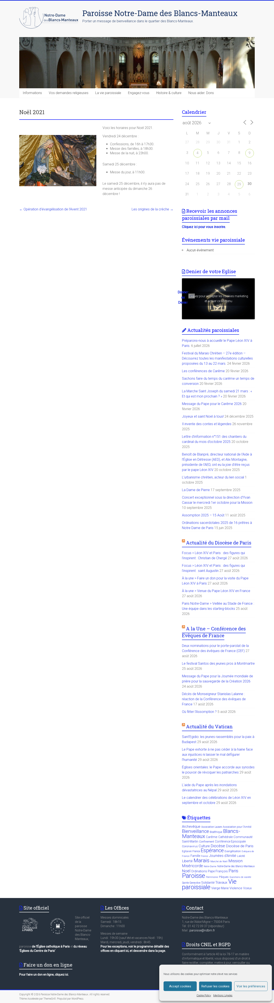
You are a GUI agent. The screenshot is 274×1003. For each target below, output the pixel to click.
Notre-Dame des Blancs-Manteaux (236, 866)
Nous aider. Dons (201, 93)
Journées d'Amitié (222, 856)
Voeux (247, 888)
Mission (235, 860)
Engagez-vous (138, 93)
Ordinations (199, 871)
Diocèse (218, 845)
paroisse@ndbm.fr (202, 930)
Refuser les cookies (215, 986)
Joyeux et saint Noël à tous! (203, 416)
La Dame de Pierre (196, 490)
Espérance (212, 850)
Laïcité (241, 856)
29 (239, 184)
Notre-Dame (210, 866)
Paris (233, 870)
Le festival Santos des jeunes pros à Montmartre (218, 663)
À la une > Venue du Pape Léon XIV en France (216, 591)
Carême (211, 837)
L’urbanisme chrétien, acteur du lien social (213, 477)
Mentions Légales (222, 995)
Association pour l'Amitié (237, 826)
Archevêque (191, 827)
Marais (202, 860)
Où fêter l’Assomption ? (199, 712)
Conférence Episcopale (230, 841)
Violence (235, 888)
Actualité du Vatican (209, 726)
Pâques (224, 877)
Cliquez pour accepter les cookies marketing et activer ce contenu (218, 298)
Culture (204, 846)
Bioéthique (216, 832)
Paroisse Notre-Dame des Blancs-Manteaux (160, 13)
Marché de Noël (219, 861)
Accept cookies (180, 986)
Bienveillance (195, 831)
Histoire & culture (169, 93)
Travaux (221, 882)
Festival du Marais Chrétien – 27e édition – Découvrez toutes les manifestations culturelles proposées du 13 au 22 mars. (217, 358)
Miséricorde (192, 866)
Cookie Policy (204, 995)
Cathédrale (225, 837)
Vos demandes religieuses (68, 93)
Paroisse (193, 875)
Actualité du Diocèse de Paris (218, 543)
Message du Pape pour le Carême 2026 (212, 404)
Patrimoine (212, 877)
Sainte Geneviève (191, 882)
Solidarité (207, 883)
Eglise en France (191, 851)
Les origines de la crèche (152, 209)
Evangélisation (233, 851)
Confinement (206, 841)
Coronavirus (190, 846)
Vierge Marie (220, 888)
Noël (186, 871)
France (204, 856)
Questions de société (240, 877)
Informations (32, 93)
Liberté (187, 861)
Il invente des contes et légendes (206, 424)
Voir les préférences (251, 986)
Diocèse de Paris (239, 846)
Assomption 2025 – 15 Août (203, 515)
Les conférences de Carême (203, 371)
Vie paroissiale (209, 884)
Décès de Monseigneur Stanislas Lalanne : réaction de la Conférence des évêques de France (214, 699)
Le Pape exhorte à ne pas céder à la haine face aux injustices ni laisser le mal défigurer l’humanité (217, 754)
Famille (195, 856)
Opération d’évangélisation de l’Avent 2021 (53, 209)
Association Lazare (211, 826)
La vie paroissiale (108, 93)
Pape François (218, 871)
